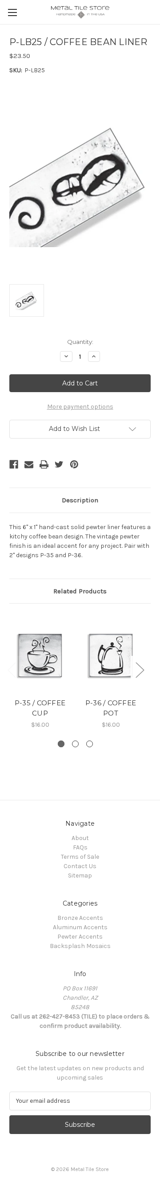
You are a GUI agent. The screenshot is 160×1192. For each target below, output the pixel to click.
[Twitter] (59, 464)
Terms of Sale (80, 857)
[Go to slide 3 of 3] (89, 744)
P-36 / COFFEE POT (110, 708)
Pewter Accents (80, 936)
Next (139, 669)
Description (80, 500)
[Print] (44, 464)
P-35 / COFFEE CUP (40, 708)
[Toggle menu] (12, 12)
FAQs (80, 847)
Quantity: (80, 341)
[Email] (28, 464)
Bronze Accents (80, 918)
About (80, 838)
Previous (11, 669)
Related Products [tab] (80, 591)
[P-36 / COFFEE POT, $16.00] (110, 653)
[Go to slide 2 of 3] (75, 744)
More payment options (80, 406)
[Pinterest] (74, 464)
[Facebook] (13, 464)
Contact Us (80, 866)
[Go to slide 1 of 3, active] (61, 744)
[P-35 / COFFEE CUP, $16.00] (40, 653)
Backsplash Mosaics (80, 946)
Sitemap (80, 875)
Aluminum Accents (80, 927)
